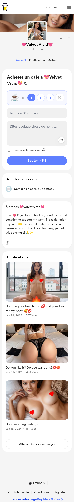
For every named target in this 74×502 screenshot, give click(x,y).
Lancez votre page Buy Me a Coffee (35, 499)
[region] (37, 119)
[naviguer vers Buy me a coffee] (5, 7)
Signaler (60, 492)
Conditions (41, 492)
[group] (37, 291)
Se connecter (54, 7)
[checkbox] (23, 149)
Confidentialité (18, 492)
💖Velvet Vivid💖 (37, 44)
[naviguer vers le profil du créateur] (37, 31)
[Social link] (7, 243)
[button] (69, 7)
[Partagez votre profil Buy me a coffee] (69, 38)
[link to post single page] (37, 290)
